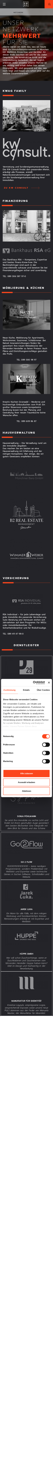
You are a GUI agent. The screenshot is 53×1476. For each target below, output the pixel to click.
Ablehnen (26, 791)
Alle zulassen (26, 773)
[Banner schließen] (49, 683)
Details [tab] (26, 690)
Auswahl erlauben (26, 782)
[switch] (46, 744)
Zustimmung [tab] (9, 690)
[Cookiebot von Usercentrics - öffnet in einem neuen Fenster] (34, 682)
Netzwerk (18, 12)
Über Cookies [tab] (43, 690)
